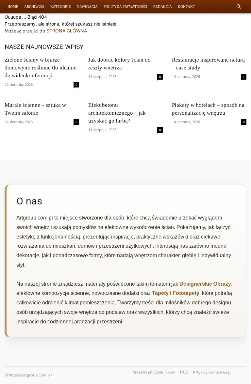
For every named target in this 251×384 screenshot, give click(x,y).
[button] (238, 7)
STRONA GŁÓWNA (66, 30)
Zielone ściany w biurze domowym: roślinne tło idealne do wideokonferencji (40, 68)
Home (13, 7)
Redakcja (162, 7)
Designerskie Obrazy (205, 284)
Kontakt (186, 7)
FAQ (184, 372)
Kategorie (60, 7)
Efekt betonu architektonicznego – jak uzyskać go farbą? (117, 113)
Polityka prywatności (125, 7)
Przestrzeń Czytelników (154, 372)
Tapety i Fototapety (175, 293)
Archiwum (34, 7)
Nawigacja (87, 7)
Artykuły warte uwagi (212, 372)
